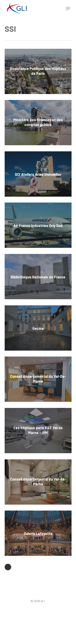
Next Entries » (8, 567)
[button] (68, 9)
